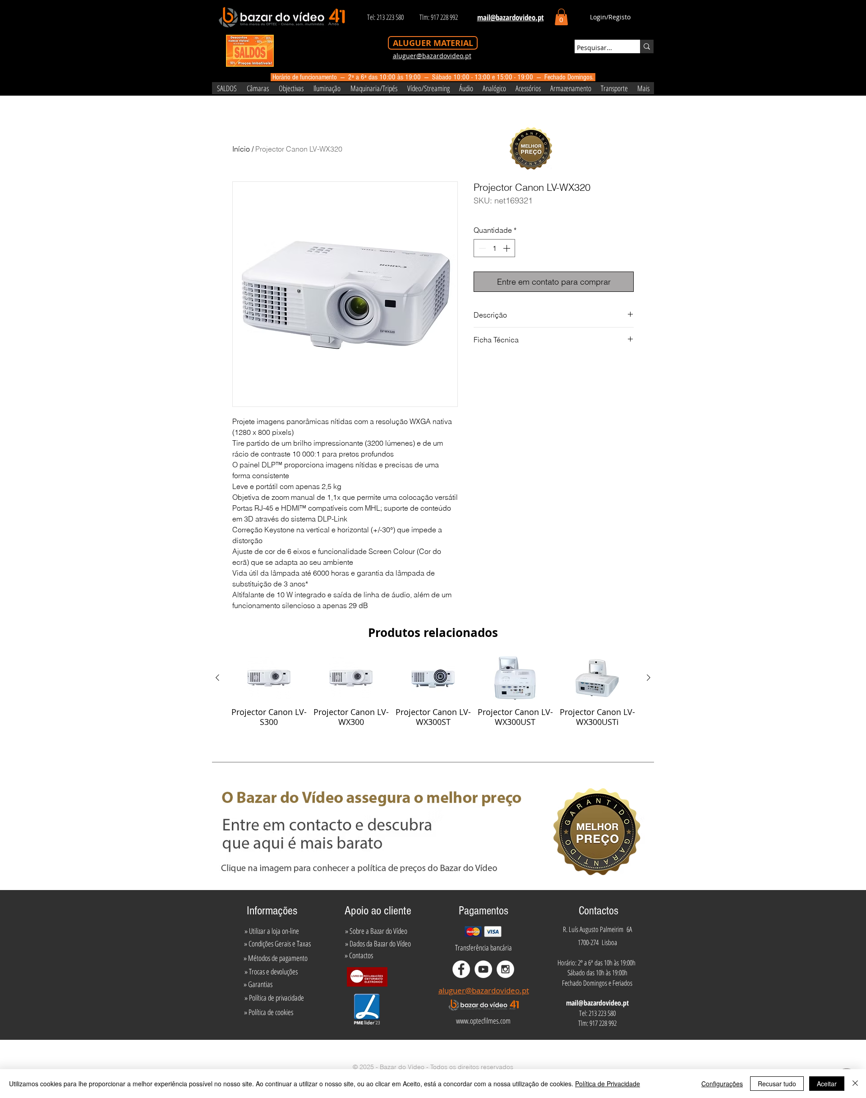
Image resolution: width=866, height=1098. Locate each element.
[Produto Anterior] (217, 677)
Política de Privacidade (607, 1083)
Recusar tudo (777, 1083)
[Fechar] (855, 1083)
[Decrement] (481, 248)
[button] (561, 17)
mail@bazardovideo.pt (597, 1003)
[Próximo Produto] (648, 677)
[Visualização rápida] (268, 678)
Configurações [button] (722, 1083)
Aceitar (827, 1083)
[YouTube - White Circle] (483, 969)
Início (241, 148)
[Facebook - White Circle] (461, 969)
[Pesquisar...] (647, 46)
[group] (433, 691)
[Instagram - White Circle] (505, 969)
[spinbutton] (494, 248)
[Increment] (507, 248)
